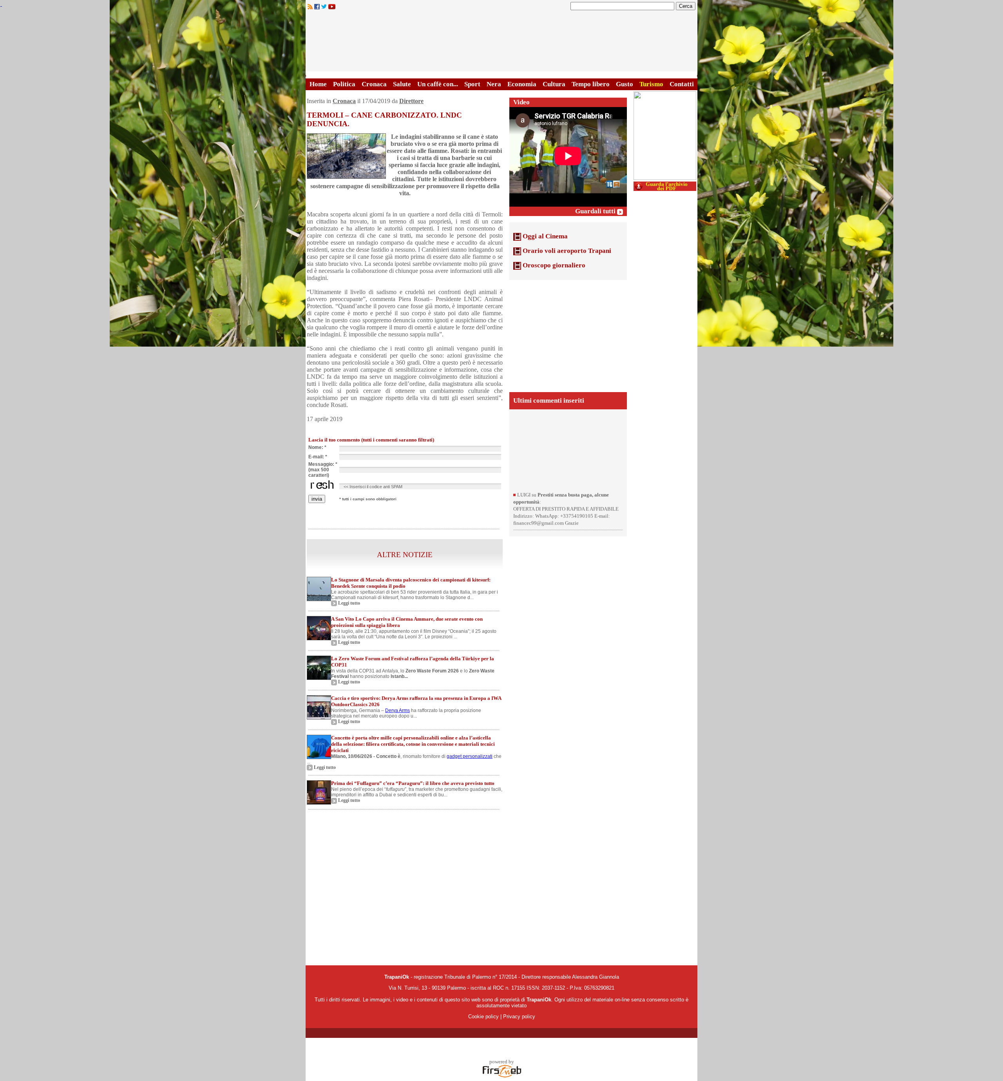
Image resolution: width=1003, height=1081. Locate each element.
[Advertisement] (568, 335)
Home (318, 84)
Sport (472, 84)
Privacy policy (519, 1016)
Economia (521, 84)
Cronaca (374, 84)
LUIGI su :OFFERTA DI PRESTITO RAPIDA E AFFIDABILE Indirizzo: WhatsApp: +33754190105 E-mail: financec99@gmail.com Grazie (566, 531)
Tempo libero (591, 84)
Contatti (682, 84)
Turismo (651, 84)
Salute (402, 84)
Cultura (554, 84)
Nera (494, 84)
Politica (344, 84)
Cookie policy (483, 1016)
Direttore (411, 101)
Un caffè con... (437, 84)
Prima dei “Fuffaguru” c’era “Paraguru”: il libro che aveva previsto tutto (412, 783)
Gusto (624, 84)
